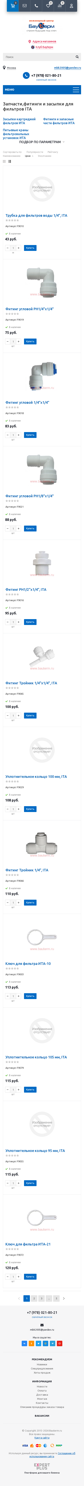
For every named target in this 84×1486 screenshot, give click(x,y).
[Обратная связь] (24, 6)
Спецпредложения (42, 1368)
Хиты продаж (42, 1372)
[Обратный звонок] (36, 6)
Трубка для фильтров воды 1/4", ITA (36, 215)
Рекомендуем (42, 1359)
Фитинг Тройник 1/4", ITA (26, 870)
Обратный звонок (46, 80)
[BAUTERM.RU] (42, 25)
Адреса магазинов (44, 41)
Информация (42, 1381)
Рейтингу (53, 152)
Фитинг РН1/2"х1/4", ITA (25, 589)
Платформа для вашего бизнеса (42, 1473)
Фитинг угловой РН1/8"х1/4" (29, 496)
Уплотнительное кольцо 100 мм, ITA (36, 776)
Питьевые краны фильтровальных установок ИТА (16, 134)
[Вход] (71, 6)
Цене (28, 156)
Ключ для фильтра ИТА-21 (28, 1244)
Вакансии (42, 1415)
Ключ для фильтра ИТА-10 (28, 963)
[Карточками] (4, 161)
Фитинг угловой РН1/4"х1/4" (29, 309)
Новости (42, 1386)
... (49, 1298)
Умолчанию (44, 156)
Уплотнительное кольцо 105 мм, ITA (36, 1057)
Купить (30, 247)
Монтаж (42, 1398)
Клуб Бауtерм (44, 47)
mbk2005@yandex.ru (67, 67)
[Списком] (9, 161)
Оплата (42, 1390)
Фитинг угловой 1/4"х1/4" (27, 402)
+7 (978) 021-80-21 (46, 75)
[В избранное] (75, 171)
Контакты (42, 1402)
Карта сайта (42, 1437)
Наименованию (12, 156)
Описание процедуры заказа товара (42, 1407)
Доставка (42, 1394)
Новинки (42, 1364)
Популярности (35, 152)
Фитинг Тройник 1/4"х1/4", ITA (31, 683)
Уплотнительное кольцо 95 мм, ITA (35, 1151)
